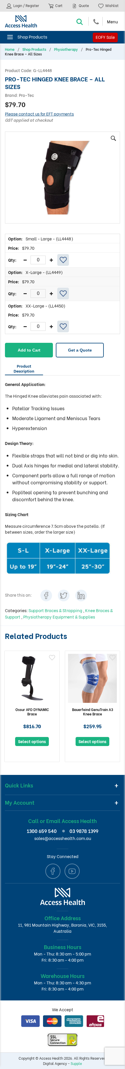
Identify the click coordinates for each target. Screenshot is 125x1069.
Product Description (24, 368)
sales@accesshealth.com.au (62, 838)
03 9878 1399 (83, 830)
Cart (58, 5)
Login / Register (25, 5)
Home (10, 49)
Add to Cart (29, 350)
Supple (76, 1063)
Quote (83, 5)
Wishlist (111, 5)
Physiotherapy (66, 49)
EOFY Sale (105, 37)
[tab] (24, 369)
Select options (32, 741)
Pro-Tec (26, 95)
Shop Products (34, 49)
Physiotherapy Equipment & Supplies (59, 617)
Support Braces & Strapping (55, 610)
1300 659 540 (42, 830)
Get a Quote (80, 350)
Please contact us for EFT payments (39, 114)
